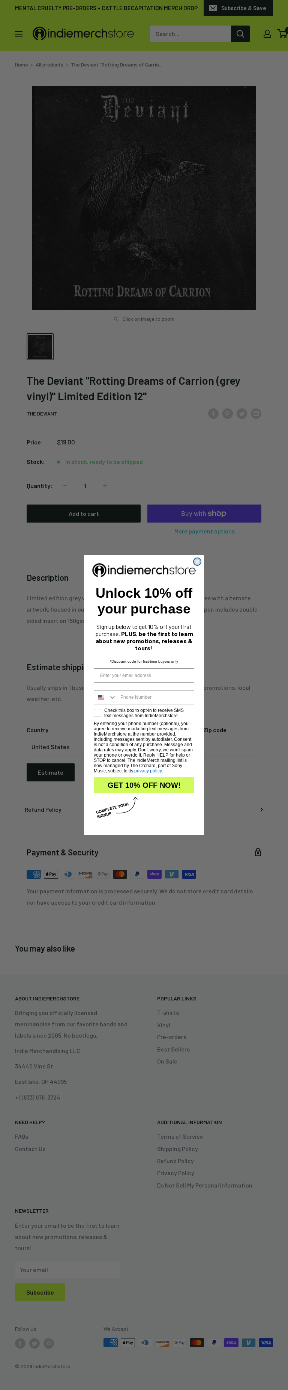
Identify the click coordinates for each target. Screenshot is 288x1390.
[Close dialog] (197, 561)
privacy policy (148, 771)
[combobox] (105, 697)
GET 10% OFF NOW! (144, 785)
